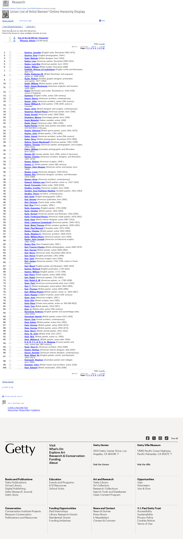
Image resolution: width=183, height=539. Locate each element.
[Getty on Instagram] (160, 438)
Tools (18, 8)
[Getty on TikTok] (166, 438)
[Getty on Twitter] (154, 438)
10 (103, 48)
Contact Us (35, 410)
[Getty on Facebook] (147, 438)
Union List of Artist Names (31, 8)
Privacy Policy (24, 410)
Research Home (8, 8)
